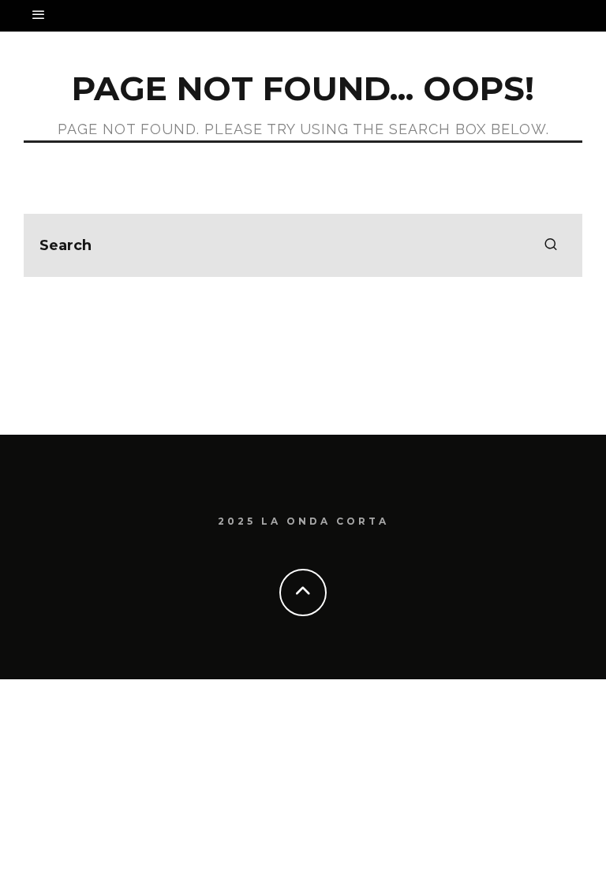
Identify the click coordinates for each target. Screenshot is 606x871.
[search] (550, 245)
